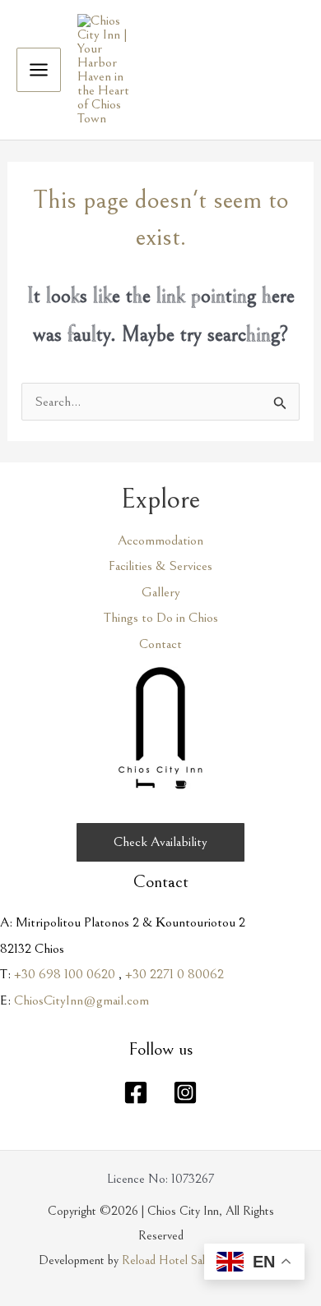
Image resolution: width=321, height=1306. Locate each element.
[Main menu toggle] (38, 70)
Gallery (161, 592)
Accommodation (160, 540)
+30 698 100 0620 (64, 974)
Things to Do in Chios (161, 617)
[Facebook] (135, 1092)
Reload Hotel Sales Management (202, 1260)
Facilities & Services (160, 566)
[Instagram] (185, 1092)
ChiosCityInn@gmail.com (81, 1000)
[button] (160, 842)
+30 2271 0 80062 (174, 974)
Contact (160, 644)
